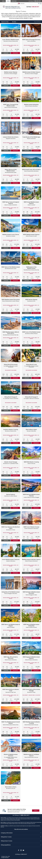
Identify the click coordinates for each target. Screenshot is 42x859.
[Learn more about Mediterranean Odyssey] (10, 63)
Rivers (3, 1)
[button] (40, 3)
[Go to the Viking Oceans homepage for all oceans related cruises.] (21, 3)
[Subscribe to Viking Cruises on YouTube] (23, 850)
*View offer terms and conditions (21, 829)
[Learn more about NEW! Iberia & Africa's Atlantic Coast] (10, 680)
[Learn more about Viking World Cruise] (31, 355)
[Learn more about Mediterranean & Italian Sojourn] (31, 63)
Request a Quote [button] (36, 312)
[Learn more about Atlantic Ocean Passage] (10, 453)
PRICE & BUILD (15, 53)
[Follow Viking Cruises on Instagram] (21, 850)
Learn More (6, 53)
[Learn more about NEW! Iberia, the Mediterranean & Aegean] (10, 615)
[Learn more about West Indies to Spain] (31, 420)
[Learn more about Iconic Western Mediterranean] (10, 30)
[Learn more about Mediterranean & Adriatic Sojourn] (31, 550)
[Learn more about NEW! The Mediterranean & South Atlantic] (10, 713)
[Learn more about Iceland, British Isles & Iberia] (10, 128)
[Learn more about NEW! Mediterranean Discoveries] (10, 290)
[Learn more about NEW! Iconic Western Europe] (31, 518)
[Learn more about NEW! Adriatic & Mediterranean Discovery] (31, 583)
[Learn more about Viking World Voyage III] (10, 388)
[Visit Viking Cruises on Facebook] (18, 850)
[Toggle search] (39, 3)
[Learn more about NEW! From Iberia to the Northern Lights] (10, 518)
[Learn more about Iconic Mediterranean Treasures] (10, 550)
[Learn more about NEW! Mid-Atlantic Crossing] (31, 453)
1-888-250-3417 (35, 6)
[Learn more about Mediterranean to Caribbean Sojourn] (31, 745)
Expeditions (13, 1)
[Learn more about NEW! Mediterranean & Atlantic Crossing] (31, 713)
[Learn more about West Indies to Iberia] (10, 777)
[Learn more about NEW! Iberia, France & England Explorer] (10, 193)
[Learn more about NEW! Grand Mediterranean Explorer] (31, 193)
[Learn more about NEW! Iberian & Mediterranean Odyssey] (31, 485)
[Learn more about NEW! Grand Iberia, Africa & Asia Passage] (31, 680)
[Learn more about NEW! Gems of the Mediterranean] (10, 258)
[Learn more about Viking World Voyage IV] (31, 388)
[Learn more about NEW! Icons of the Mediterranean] (31, 323)
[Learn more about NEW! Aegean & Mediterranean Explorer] (31, 648)
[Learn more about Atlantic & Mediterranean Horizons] (10, 745)
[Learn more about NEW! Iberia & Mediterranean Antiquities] (31, 615)
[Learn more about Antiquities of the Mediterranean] (10, 583)
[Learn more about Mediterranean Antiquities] (31, 95)
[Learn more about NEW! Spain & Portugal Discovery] (31, 30)
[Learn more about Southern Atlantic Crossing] (10, 420)
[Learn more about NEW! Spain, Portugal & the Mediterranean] (10, 95)
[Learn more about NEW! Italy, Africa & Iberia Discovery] (10, 648)
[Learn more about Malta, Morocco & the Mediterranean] (10, 160)
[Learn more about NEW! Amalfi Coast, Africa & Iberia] (31, 160)
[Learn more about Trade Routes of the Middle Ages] (31, 128)
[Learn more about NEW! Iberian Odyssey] (31, 290)
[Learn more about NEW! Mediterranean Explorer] (31, 225)
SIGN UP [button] (35, 810)
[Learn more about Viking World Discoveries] (10, 355)
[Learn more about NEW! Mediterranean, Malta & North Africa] (10, 323)
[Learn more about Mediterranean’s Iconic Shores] (10, 225)
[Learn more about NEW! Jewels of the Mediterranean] (31, 258)
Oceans (8, 1)
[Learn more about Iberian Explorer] (10, 485)
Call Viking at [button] (35, 1)
